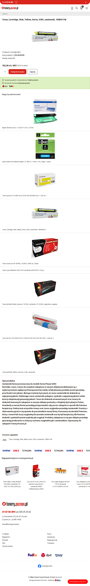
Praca (49, 534)
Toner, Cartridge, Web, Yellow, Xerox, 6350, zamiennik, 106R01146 (30, 439)
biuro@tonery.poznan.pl (10, 524)
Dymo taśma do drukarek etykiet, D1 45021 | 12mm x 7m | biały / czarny (26, 161)
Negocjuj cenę (52, 540)
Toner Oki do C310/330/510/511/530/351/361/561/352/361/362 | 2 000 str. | (28, 338)
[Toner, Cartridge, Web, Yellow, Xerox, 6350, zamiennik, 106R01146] (45, 36)
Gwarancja (51, 537)
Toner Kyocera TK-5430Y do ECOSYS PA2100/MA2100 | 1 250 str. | (24, 195)
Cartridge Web (15, 52)
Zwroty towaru (7, 546)
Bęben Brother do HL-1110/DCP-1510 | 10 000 (17, 127)
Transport (50, 543)
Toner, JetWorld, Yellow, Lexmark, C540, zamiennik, (18, 372)
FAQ (3, 543)
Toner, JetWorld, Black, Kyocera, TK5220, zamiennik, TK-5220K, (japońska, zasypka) (29, 304)
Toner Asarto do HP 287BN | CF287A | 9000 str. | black (20, 263)
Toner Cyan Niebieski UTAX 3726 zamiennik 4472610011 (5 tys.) (23, 270)
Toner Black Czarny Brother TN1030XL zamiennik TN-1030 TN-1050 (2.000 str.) (12, 483)
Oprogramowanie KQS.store (38, 580)
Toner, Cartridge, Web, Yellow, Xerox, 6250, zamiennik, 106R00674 (23, 229)
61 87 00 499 (8, 2)
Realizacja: (51, 580)
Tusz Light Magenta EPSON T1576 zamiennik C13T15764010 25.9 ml (60, 483)
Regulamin (6, 537)
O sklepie (5, 534)
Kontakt (5, 540)
